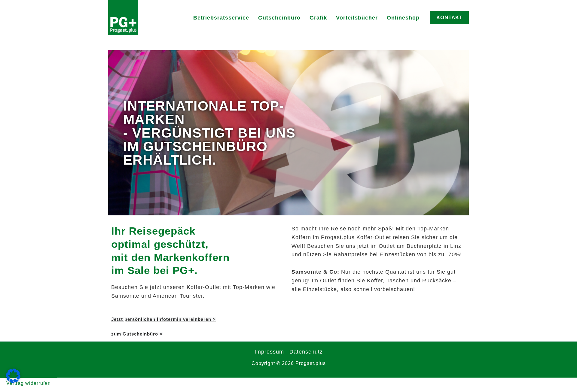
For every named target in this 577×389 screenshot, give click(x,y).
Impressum (269, 352)
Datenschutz (306, 352)
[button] (449, 17)
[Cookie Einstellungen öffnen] (13, 381)
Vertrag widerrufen (28, 383)
